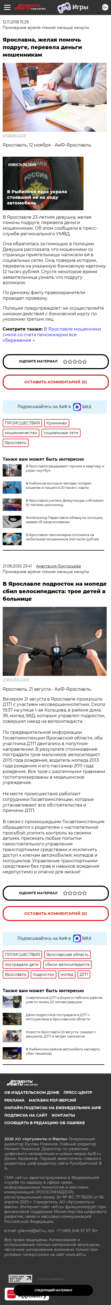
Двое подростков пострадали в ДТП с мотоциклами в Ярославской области (58, 1017)
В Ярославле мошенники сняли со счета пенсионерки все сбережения (52, 335)
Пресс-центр (78, 1092)
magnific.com (16, 679)
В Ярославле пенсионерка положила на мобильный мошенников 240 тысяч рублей (62, 537)
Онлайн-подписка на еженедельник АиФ (52, 1107)
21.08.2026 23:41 (17, 566)
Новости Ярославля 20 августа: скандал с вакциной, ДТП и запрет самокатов (61, 1034)
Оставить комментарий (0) (55, 382)
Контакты (63, 1115)
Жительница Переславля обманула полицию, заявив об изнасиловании (64, 520)
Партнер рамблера (51, 1279)
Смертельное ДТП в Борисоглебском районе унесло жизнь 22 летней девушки (64, 1000)
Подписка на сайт (25, 1115)
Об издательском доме (31, 1092)
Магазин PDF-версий (52, 1100)
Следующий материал (53, 1290)
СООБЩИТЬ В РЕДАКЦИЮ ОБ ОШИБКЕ (44, 1122)
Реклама (14, 1100)
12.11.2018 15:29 (16, 22)
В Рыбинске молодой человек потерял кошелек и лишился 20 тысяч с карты (59, 485)
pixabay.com (14, 135)
